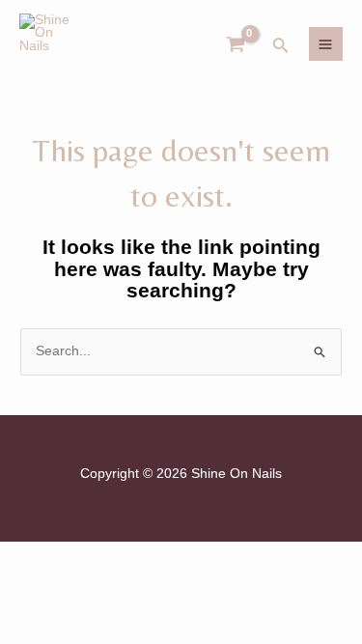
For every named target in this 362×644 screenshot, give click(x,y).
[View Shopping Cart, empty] (236, 44)
